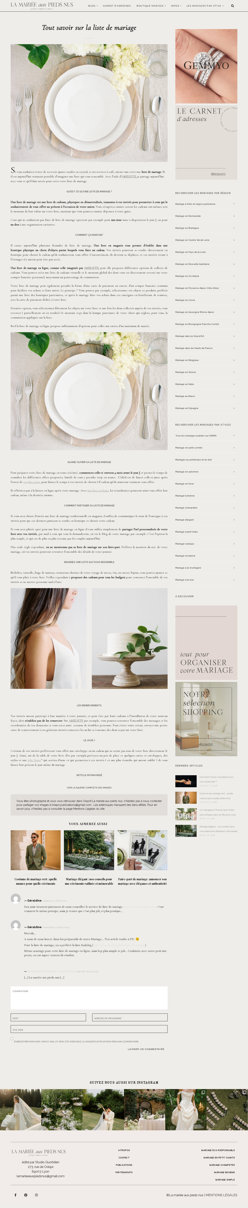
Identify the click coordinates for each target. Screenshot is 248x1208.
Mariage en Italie (184, 384)
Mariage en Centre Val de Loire (192, 240)
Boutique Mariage (150, 5)
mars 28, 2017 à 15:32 (87, 971)
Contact (124, 1157)
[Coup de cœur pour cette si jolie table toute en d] (144, 1109)
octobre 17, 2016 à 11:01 (55, 900)
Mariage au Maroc (185, 396)
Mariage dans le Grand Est (189, 336)
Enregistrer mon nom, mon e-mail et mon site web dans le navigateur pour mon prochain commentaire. (76, 1040)
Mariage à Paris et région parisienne (195, 204)
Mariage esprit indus (186, 532)
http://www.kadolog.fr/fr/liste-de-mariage (119, 945)
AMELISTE (129, 176)
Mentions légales (221, 1195)
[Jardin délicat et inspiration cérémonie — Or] (227, 1109)
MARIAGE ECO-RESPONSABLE (218, 1150)
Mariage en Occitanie (187, 276)
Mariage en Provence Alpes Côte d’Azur (197, 288)
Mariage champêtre (186, 508)
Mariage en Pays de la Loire (190, 252)
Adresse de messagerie (108, 1018)
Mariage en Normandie (188, 216)
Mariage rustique (184, 544)
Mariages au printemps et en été (193, 460)
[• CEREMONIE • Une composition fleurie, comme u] (62, 1109)
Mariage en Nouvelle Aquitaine (192, 264)
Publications (124, 1165)
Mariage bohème (185, 496)
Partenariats (124, 1172)
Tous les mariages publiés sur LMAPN (195, 436)
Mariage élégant (184, 520)
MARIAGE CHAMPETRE (222, 1165)
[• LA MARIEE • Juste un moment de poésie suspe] (20, 1109)
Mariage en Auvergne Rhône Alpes (194, 312)
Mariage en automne (187, 472)
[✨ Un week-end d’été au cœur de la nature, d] (103, 1109)
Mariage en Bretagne (187, 228)
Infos (175, 5)
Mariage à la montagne (188, 568)
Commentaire (20, 991)
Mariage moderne (185, 556)
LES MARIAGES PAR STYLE (204, 5)
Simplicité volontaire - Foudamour (51, 971)
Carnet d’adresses (117, 5)
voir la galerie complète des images (89, 787)
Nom (16, 1018)
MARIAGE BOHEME (224, 1172)
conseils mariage (35, 874)
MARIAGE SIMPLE (225, 1180)
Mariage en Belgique (187, 360)
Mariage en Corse (185, 300)
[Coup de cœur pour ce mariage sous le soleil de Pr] (186, 1109)
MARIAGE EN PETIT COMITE (219, 1157)
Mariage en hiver (184, 484)
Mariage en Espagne (186, 408)
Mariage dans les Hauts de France (194, 348)
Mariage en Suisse (185, 372)
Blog (92, 5)
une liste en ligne (97, 490)
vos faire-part (31, 482)
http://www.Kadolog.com (139, 907)
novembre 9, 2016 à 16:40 (56, 927)
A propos (124, 1150)
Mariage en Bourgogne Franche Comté (197, 324)
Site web (18, 1030)
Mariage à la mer (184, 580)
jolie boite (34, 760)
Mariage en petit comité (188, 448)
